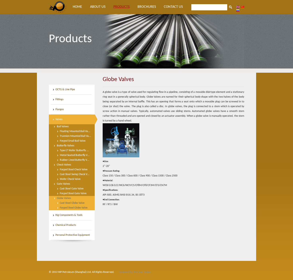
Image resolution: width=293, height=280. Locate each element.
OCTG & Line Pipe (65, 89)
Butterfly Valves (65, 145)
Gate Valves (63, 183)
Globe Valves (64, 198)
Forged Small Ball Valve (73, 140)
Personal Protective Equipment (72, 235)
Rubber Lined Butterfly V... (74, 160)
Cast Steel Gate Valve (72, 188)
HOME (77, 7)
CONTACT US (173, 7)
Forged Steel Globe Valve (74, 207)
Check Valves (64, 164)
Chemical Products (65, 225)
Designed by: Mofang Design (135, 272)
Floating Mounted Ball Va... (75, 131)
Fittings (59, 99)
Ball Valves (63, 126)
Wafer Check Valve (70, 179)
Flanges (59, 109)
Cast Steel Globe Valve (72, 203)
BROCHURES (147, 7)
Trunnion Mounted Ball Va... (75, 136)
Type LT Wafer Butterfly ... (74, 150)
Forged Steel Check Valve (74, 169)
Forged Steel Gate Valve (73, 193)
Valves (58, 119)
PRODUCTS (121, 7)
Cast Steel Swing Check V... (74, 174)
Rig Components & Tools (68, 215)
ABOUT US (97, 7)
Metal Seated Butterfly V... (75, 155)
